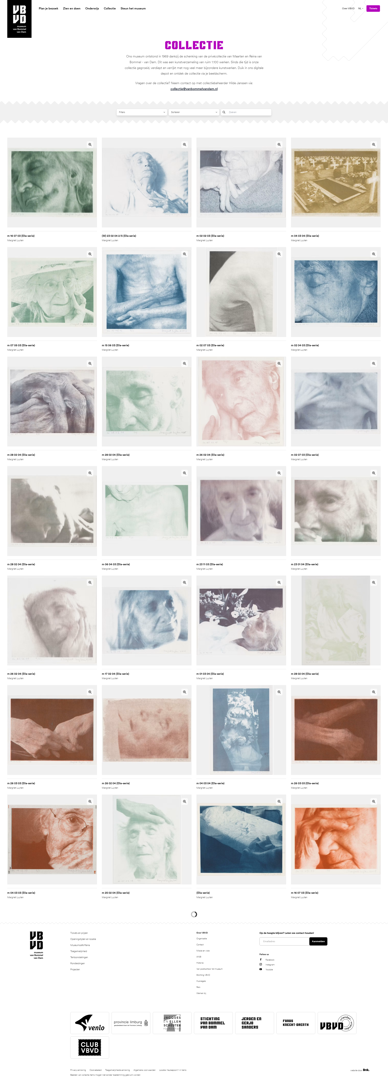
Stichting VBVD (203, 1073)
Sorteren (175, 112)
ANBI (198, 1055)
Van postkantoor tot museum (209, 1067)
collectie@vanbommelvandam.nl (194, 89)
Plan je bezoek (48, 8)
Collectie (110, 8)
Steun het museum (133, 8)
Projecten (75, 1068)
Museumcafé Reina (80, 1043)
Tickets (373, 8)
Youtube (269, 1068)
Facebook (270, 1058)
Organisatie (201, 1037)
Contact (200, 1043)
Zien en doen (71, 8)
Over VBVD (348, 8)
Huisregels (201, 1079)
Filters (122, 112)
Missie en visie (202, 1049)
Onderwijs (92, 8)
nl (359, 8)
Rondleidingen (77, 1061)
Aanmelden (318, 1039)
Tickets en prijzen (79, 1031)
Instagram (270, 1063)
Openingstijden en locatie (83, 1037)
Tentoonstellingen (79, 1055)
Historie (199, 1061)
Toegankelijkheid (78, 1049)
